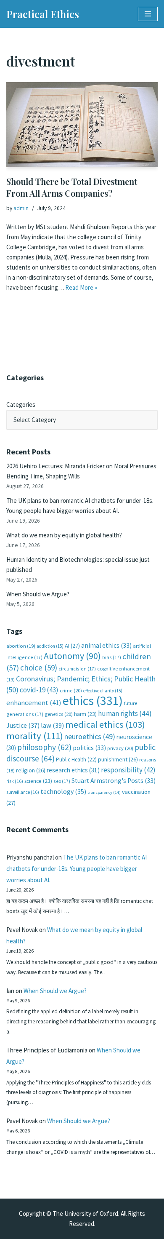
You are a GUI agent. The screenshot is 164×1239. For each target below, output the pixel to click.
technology (63, 791)
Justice (23, 725)
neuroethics (89, 736)
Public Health (76, 759)
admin (21, 208)
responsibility (128, 769)
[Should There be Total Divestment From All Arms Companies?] (82, 125)
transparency (104, 792)
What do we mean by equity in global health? (64, 535)
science (38, 781)
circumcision (77, 668)
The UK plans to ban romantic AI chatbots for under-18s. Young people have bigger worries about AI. (76, 868)
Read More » (81, 287)
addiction (50, 646)
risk (14, 781)
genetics (59, 714)
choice (38, 667)
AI (72, 645)
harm (85, 714)
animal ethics (106, 645)
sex (61, 781)
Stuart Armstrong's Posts (113, 781)
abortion (20, 646)
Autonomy (72, 656)
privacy (120, 748)
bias (111, 657)
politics (89, 748)
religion (30, 770)
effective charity (102, 691)
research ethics (73, 770)
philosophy (44, 747)
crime (71, 690)
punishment (118, 759)
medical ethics (105, 724)
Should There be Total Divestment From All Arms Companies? (71, 187)
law (52, 725)
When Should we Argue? (37, 594)
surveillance (22, 792)
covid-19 (39, 689)
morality (34, 736)
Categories (20, 405)
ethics (93, 700)
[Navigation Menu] (148, 14)
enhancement (33, 702)
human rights (125, 713)
